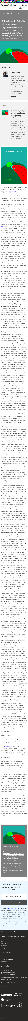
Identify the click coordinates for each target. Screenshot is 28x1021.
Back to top (5, 1019)
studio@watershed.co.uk (9, 972)
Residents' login (7, 952)
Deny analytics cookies (14, 903)
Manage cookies (5, 987)
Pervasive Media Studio (9, 5)
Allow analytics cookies (14, 896)
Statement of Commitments (8, 983)
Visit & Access (4, 943)
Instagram (5, 949)
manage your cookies (13, 908)
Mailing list (4, 945)
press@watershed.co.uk (9, 974)
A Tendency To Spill (10, 192)
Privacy (3, 985)
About (2, 941)
